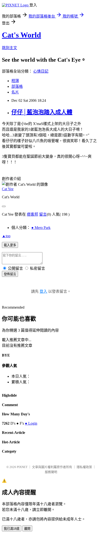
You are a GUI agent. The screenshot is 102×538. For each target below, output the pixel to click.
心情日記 (40, 71)
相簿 (15, 81)
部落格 (17, 86)
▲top (6, 236)
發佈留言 (10, 274)
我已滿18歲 (11, 528)
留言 (43, 214)
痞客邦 (32, 214)
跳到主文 (9, 48)
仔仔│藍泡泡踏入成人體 (41, 112)
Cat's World (21, 35)
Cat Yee (8, 189)
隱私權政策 (84, 467)
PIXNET (22, 467)
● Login (31, 423)
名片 (15, 92)
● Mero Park (41, 228)
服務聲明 (51, 472)
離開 (27, 528)
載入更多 (10, 245)
